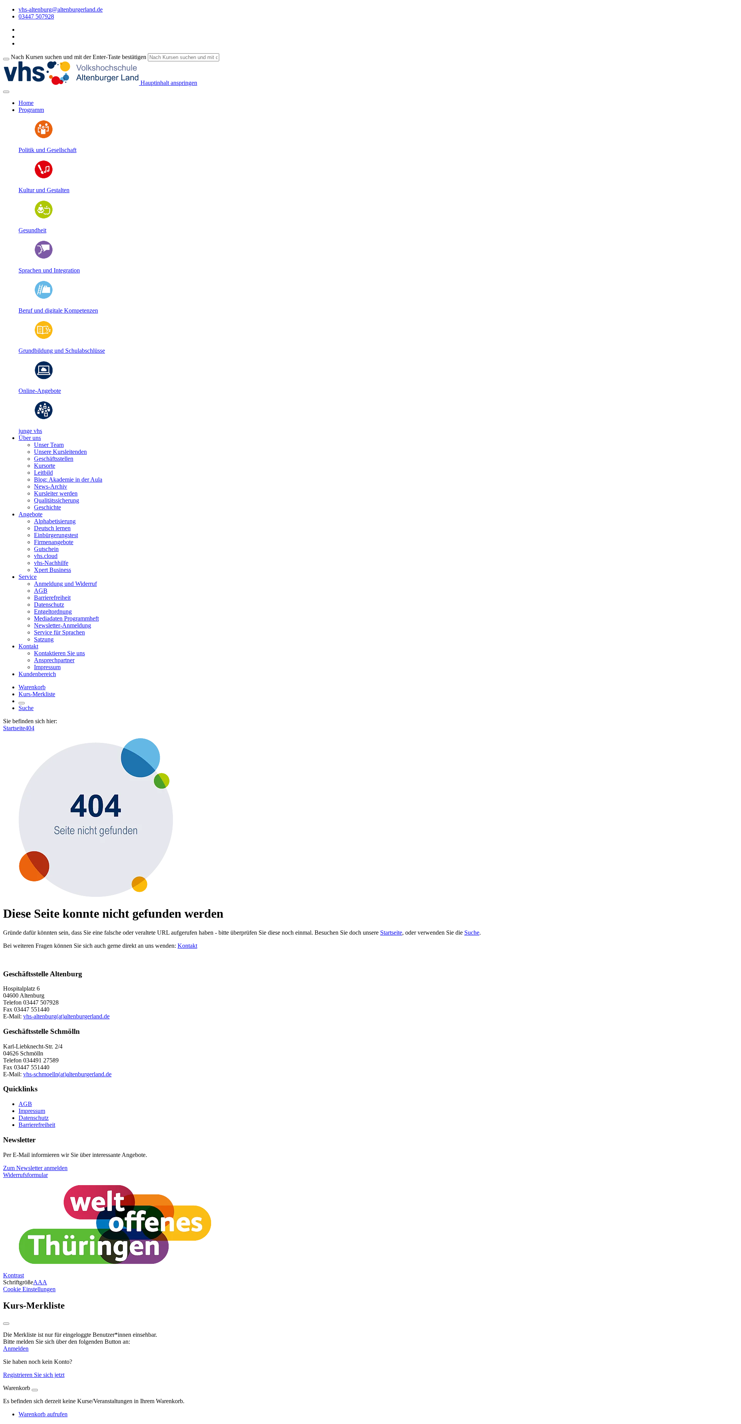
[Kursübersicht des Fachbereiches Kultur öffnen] (43, 177)
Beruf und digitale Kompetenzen (58, 310)
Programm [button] (31, 110)
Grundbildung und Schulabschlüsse (62, 350)
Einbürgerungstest (56, 535)
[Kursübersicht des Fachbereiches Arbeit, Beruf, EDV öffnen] (43, 297)
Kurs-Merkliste (37, 694)
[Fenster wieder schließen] (6, 1324)
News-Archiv (50, 486)
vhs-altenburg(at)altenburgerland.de (66, 1016)
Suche (26, 708)
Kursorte (44, 465)
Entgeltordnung (53, 611)
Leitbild (43, 472)
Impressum (47, 667)
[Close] (35, 1390)
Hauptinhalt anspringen (168, 82)
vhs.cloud (46, 556)
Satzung (44, 639)
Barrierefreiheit (52, 597)
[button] (35, 1168)
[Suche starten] (6, 59)
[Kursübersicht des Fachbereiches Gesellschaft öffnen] (43, 137)
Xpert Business (52, 570)
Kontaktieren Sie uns (59, 653)
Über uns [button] (30, 438)
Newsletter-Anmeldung (62, 625)
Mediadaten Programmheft (66, 618)
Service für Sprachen (59, 632)
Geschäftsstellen (53, 458)
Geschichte (47, 507)
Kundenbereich (37, 674)
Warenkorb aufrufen (43, 1414)
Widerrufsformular (25, 1175)
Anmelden (16, 1348)
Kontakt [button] (28, 646)
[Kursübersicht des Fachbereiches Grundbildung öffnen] (43, 337)
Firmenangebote (53, 542)
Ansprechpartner (54, 660)
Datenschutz (49, 604)
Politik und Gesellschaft (47, 150)
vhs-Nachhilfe (51, 563)
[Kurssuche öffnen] (22, 703)
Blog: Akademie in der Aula (68, 479)
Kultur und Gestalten (44, 190)
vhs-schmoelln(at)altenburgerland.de (67, 1074)
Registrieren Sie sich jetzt (33, 1375)
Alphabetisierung (55, 521)
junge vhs (30, 431)
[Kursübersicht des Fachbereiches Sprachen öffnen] (43, 257)
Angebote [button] (30, 514)
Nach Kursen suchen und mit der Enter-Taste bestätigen (78, 57)
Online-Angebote (40, 390)
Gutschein (46, 549)
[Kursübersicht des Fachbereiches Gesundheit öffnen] (43, 217)
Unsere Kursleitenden (60, 451)
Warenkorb (32, 687)
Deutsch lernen (52, 528)
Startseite (14, 728)
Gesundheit (32, 230)
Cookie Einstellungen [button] (29, 1289)
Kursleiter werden (56, 493)
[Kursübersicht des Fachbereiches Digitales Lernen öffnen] (43, 377)
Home (26, 103)
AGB (40, 590)
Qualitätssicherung (56, 500)
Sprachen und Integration (49, 270)
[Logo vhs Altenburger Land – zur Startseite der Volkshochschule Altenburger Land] (71, 82)
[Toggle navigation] (6, 92)
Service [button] (28, 576)
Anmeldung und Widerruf (65, 583)
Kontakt (187, 945)
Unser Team (49, 444)
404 (29, 728)
